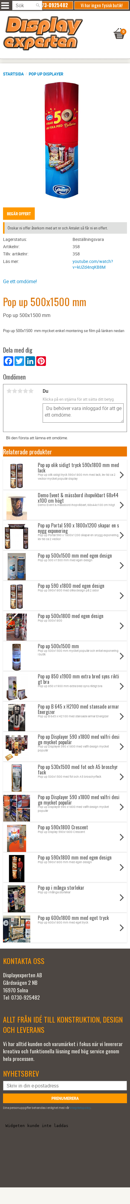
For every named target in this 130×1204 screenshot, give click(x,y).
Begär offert (19, 213)
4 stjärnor (25, 391)
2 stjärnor (14, 391)
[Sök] (37, 5)
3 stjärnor (20, 391)
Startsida (13, 74)
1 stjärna (9, 391)
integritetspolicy (80, 1108)
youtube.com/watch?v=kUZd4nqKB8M (93, 264)
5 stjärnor (31, 391)
